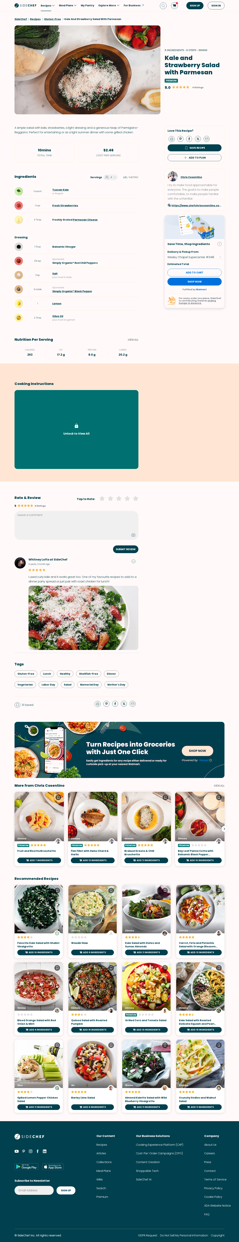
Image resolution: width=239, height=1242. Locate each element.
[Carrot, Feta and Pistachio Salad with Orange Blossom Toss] (200, 921)
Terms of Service (215, 1179)
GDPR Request (147, 1235)
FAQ (206, 1214)
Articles (101, 1153)
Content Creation (148, 1162)
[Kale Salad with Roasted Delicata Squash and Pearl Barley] (200, 998)
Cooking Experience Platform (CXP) (159, 1145)
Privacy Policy (213, 1188)
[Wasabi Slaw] (92, 921)
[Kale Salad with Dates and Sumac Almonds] (146, 921)
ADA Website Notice (217, 1206)
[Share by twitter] (199, 139)
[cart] (174, 5)
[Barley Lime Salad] (92, 1076)
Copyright (217, 1235)
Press (207, 1162)
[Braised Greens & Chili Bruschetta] (146, 829)
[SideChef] (29, 1138)
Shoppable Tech (147, 1171)
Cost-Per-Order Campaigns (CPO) (159, 1153)
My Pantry (87, 5)
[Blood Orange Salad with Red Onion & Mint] (39, 998)
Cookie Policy (213, 1197)
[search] (163, 5)
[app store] (52, 1166)
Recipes (101, 1145)
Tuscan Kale (60, 190)
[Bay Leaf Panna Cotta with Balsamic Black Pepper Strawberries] (199, 829)
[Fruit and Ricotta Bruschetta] (39, 829)
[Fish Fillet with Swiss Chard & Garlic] (92, 829)
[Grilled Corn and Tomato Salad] (146, 998)
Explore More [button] (107, 5)
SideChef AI (143, 1179)
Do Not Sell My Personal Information (184, 1235)
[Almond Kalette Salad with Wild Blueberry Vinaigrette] (146, 1076)
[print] (172, 139)
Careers (209, 1153)
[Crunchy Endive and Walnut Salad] (200, 1076)
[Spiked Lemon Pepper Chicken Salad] (39, 1076)
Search (101, 1188)
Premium (102, 1197)
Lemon (56, 303)
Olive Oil (57, 316)
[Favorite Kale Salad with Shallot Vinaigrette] (39, 921)
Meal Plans (103, 1171)
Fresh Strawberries (65, 205)
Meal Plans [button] (66, 5)
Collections (104, 1162)
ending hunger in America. (197, 302)
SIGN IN (216, 5)
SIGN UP (195, 5)
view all (219, 785)
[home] (26, 5)
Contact (210, 1171)
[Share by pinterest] (181, 139)
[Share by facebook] (190, 139)
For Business (132, 5)
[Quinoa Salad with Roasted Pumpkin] (92, 998)
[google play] (26, 1166)
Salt (55, 273)
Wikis (99, 1179)
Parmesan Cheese (85, 219)
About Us (210, 1145)
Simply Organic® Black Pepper (72, 291)
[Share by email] (208, 139)
